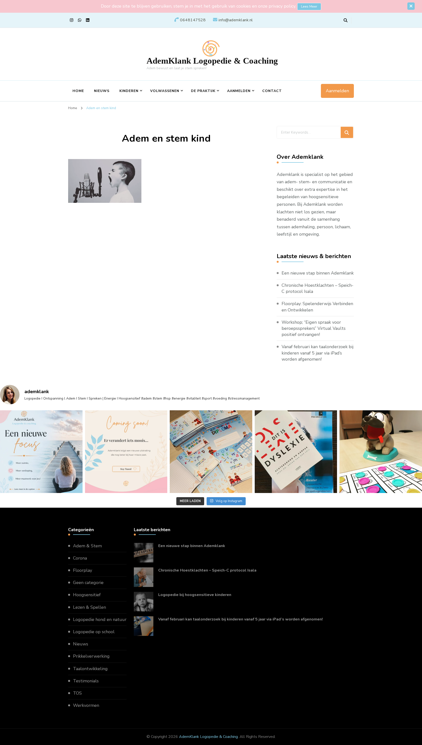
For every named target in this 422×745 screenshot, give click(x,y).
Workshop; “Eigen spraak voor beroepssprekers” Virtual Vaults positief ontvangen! (314, 328)
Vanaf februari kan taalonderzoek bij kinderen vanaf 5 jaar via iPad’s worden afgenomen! (317, 353)
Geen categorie (88, 582)
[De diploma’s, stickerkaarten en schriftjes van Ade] (211, 451)
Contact (272, 91)
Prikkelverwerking (91, 656)
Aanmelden (239, 91)
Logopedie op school (94, 632)
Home (78, 91)
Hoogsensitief (87, 595)
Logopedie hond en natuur (100, 619)
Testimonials (86, 681)
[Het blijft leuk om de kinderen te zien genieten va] (380, 451)
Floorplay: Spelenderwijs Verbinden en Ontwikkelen (317, 307)
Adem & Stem (87, 546)
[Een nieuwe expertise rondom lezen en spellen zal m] (296, 451)
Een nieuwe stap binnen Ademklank (318, 273)
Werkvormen (86, 705)
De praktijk (203, 91)
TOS (77, 693)
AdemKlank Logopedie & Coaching (212, 61)
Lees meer (309, 6)
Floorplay (82, 570)
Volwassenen (164, 91)
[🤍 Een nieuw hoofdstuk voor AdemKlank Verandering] (41, 451)
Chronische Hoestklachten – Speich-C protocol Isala (317, 288)
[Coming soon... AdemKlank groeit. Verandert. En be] (126, 451)
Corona (80, 558)
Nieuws (101, 91)
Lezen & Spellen (89, 607)
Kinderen (128, 91)
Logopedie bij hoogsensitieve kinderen (194, 594)
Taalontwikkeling (90, 669)
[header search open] (346, 20)
